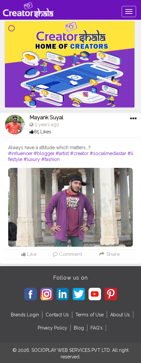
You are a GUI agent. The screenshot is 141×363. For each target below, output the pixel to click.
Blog (79, 327)
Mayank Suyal (46, 117)
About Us (120, 314)
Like (31, 254)
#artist (62, 153)
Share (112, 254)
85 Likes (42, 131)
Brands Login (25, 314)
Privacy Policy (52, 327)
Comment (70, 254)
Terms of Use (89, 314)
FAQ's (97, 327)
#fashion (50, 159)
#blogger (44, 153)
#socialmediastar (108, 153)
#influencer (20, 153)
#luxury (32, 159)
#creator (79, 153)
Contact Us (57, 314)
